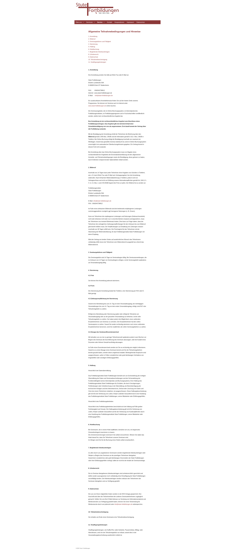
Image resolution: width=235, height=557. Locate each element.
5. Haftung (91, 46)
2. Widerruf (91, 39)
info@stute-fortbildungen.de (104, 95)
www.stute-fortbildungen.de (97, 106)
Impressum (130, 22)
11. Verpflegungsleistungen (97, 62)
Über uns (79, 22)
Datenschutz (141, 22)
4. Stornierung (92, 44)
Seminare (89, 22)
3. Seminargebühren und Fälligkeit (99, 41)
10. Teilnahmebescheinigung (97, 59)
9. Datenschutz (93, 57)
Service (99, 22)
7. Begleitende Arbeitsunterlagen (99, 52)
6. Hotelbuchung (93, 49)
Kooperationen (119, 22)
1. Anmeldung (92, 36)
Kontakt (109, 22)
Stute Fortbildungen (85, 548)
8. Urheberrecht (93, 54)
